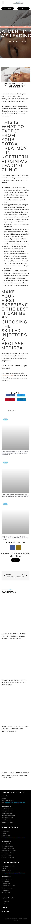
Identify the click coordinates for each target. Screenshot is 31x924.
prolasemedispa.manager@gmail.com (15, 802)
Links (4, 907)
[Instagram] (18, 547)
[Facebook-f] (12, 547)
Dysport (7, 26)
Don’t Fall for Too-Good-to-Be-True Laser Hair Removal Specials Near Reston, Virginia (15, 775)
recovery (7, 251)
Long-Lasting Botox (19, 26)
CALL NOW (23, 8)
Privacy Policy (5, 911)
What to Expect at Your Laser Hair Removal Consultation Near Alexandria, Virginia (15, 538)
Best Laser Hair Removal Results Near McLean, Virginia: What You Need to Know (15, 495)
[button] (3, 2)
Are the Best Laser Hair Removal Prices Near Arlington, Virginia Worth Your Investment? (15, 453)
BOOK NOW (7, 8)
